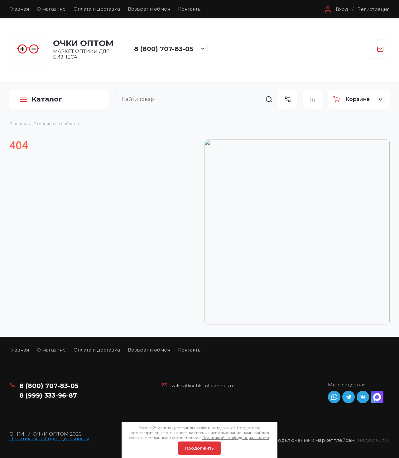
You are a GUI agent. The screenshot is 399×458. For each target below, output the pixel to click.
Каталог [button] (46, 99)
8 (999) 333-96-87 (48, 395)
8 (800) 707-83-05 (163, 49)
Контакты (189, 9)
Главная (19, 9)
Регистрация (373, 9)
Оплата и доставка (97, 9)
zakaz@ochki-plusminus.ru (203, 386)
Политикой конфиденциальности (235, 437)
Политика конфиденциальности (49, 438)
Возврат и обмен (149, 9)
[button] (335, 9)
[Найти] (269, 99)
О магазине (51, 9)
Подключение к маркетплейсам (314, 440)
